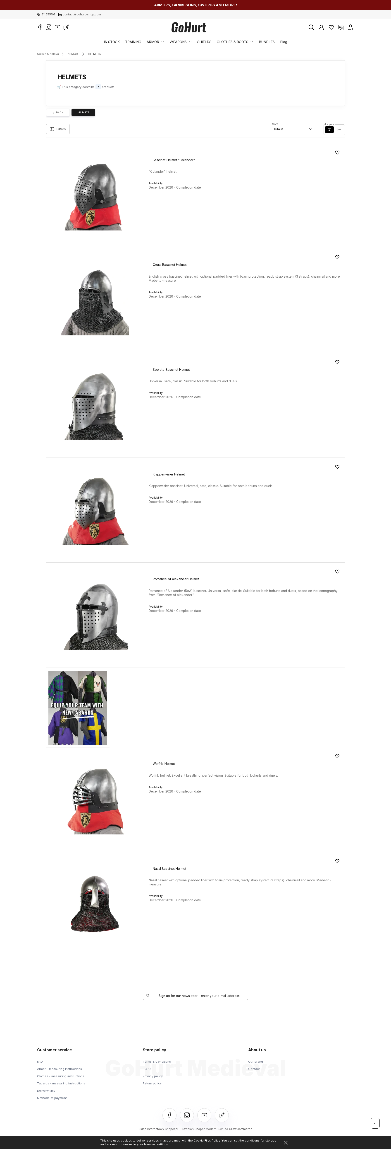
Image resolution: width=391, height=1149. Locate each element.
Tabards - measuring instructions (61, 1083)
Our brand (255, 1061)
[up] (375, 1123)
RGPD (147, 1069)
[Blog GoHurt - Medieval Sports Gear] (66, 27)
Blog (283, 42)
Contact (254, 1069)
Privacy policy (153, 1076)
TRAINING (133, 42)
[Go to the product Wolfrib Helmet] (95, 800)
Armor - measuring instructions (59, 1069)
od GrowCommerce (238, 1129)
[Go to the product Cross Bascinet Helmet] (95, 301)
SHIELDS (204, 42)
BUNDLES (267, 42)
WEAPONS (178, 42)
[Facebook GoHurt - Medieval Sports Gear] (40, 27)
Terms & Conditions (157, 1061)
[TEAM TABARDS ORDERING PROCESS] (77, 708)
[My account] (321, 27)
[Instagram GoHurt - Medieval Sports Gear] (48, 27)
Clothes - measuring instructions (60, 1076)
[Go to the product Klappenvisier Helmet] (95, 511)
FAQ (40, 1061)
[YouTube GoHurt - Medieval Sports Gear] (57, 27)
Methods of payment (52, 1098)
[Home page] (189, 27)
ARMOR (153, 42)
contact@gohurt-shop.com (82, 14)
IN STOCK (112, 42)
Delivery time (46, 1090)
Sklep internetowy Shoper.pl (158, 1129)
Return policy (152, 1083)
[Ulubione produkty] (331, 27)
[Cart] (351, 27)
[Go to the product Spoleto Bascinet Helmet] (95, 406)
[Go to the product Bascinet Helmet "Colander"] (95, 197)
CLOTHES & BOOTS (232, 42)
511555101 (48, 14)
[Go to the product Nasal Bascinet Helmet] (95, 905)
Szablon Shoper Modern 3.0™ (203, 1129)
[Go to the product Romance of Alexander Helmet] (95, 616)
